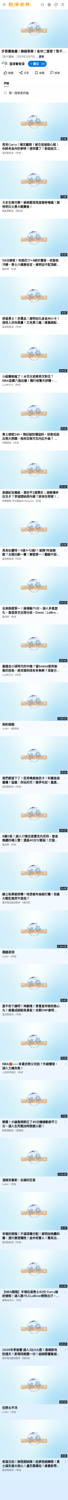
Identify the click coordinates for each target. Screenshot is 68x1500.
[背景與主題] (56, 5)
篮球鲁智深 (17, 64)
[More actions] (65, 144)
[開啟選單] (4, 5)
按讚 (10, 72)
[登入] (63, 5)
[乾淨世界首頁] (19, 4)
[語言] (49, 5)
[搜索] (42, 5)
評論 (6, 83)
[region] (34, 28)
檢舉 (57, 72)
